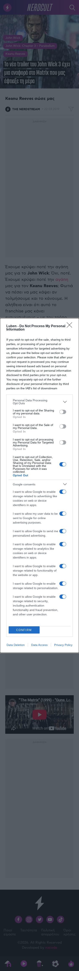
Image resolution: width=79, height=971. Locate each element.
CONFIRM (24, 630)
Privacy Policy (63, 645)
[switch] (62, 412)
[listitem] (39, 402)
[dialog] (39, 485)
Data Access (39, 645)
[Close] (71, 326)
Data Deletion (16, 645)
